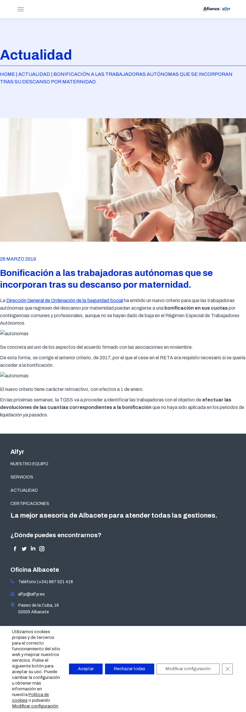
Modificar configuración (35, 706)
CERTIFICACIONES (29, 503)
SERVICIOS (21, 477)
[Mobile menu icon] (20, 9)
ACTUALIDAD (24, 490)
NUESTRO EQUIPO (29, 464)
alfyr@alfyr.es (30, 594)
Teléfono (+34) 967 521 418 (44, 582)
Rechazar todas (129, 669)
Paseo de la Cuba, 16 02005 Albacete (37, 608)
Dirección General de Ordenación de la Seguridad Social (64, 300)
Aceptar (86, 669)
